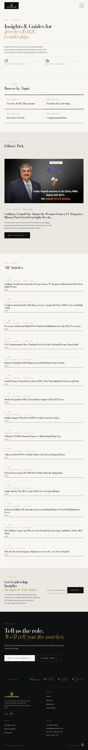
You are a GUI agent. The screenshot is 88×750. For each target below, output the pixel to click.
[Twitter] (11, 713)
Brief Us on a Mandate (18, 658)
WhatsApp (8, 733)
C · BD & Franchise (64, 679)
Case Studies (51, 708)
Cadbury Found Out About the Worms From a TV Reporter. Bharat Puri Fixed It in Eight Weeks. (43, 216)
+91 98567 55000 (47, 658)
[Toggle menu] (82, 6)
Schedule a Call (9, 725)
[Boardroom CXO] (11, 5)
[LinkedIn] (6, 713)
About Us (49, 700)
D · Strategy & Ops (79, 679)
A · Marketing (36, 679)
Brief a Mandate (10, 729)
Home (48, 696)
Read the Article (16, 235)
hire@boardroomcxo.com (54, 728)
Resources (50, 704)
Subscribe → (75, 590)
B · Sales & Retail (50, 679)
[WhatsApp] (82, 744)
